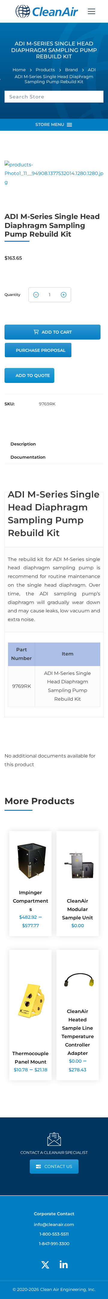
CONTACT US (58, 1166)
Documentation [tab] (28, 457)
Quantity (12, 292)
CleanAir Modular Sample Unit (77, 909)
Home (19, 69)
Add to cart (57, 332)
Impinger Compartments (30, 901)
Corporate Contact (54, 1213)
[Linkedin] (64, 1265)
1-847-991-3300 (54, 1243)
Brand (71, 69)
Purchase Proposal (40, 350)
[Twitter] (45, 1265)
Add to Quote (33, 375)
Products (45, 69)
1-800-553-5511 (54, 1234)
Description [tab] (23, 444)
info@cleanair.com (54, 1224)
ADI (92, 69)
